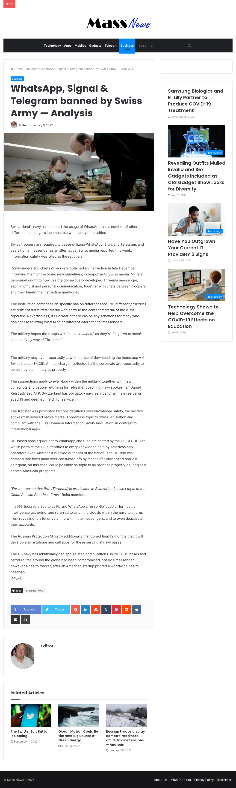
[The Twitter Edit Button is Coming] (31, 715)
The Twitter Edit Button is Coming (30, 733)
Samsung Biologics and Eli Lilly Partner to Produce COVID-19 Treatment (195, 101)
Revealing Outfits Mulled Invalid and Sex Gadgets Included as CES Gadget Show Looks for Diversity (196, 176)
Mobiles (80, 45)
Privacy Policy (204, 780)
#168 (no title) (181, 780)
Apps (67, 45)
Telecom (111, 45)
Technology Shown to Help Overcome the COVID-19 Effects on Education (193, 316)
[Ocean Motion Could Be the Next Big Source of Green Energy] (78, 715)
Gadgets (95, 45)
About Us (161, 780)
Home (18, 69)
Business (127, 45)
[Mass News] (118, 23)
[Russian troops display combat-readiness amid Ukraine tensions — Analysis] (126, 715)
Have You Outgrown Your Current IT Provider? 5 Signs (191, 247)
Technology (52, 45)
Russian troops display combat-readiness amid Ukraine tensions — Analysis (125, 738)
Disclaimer (224, 780)
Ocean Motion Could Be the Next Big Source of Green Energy (78, 736)
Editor (23, 125)
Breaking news (34, 590)
